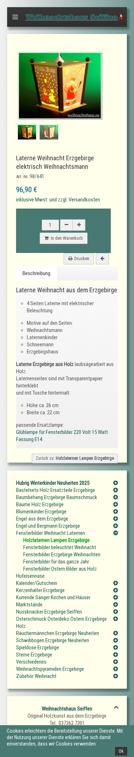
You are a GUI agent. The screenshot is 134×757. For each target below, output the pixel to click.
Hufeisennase (30, 576)
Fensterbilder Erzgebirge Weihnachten (61, 554)
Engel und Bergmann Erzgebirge (48, 526)
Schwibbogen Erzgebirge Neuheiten (52, 640)
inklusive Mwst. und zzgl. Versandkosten (58, 199)
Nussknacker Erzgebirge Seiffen (49, 612)
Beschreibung (36, 273)
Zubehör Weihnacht (36, 676)
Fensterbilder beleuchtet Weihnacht (59, 547)
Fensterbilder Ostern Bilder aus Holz (60, 569)
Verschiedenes (31, 662)
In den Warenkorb (66, 238)
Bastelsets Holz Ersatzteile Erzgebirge (55, 490)
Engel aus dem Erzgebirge (42, 519)
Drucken (81, 258)
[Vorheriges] (102, 258)
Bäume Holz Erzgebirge (40, 504)
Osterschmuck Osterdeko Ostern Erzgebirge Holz (61, 622)
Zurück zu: (75, 458)
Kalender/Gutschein (36, 583)
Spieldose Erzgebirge (37, 647)
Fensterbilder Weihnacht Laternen (50, 533)
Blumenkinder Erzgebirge (41, 511)
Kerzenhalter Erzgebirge (40, 590)
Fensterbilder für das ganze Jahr (56, 561)
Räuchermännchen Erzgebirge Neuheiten (57, 633)
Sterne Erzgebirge (34, 654)
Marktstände (29, 604)
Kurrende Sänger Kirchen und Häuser (53, 597)
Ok (121, 751)
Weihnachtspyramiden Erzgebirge (50, 669)
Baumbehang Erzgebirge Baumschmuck (56, 497)
